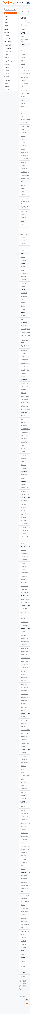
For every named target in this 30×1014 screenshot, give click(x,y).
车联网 (22, 892)
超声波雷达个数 (24, 491)
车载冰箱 (23, 746)
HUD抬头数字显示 (25, 582)
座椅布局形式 (24, 700)
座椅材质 (23, 631)
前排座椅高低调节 (25, 638)
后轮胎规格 (23, 306)
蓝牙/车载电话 (24, 908)
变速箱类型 (23, 260)
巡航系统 (23, 416)
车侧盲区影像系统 (25, 429)
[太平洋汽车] (9, 2)
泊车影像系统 (24, 425)
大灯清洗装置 (24, 789)
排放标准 (23, 250)
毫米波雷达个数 (24, 487)
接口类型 (23, 928)
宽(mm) (22, 109)
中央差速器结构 (24, 273)
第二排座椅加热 (24, 681)
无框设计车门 (24, 514)
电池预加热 (23, 543)
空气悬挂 (23, 461)
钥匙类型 (23, 615)
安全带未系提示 (24, 353)
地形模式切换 (24, 438)
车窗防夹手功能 (24, 816)
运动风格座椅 (24, 635)
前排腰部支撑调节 (25, 648)
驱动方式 (23, 266)
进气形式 (23, 64)
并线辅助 (23, 356)
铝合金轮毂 (23, 504)
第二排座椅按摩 (24, 694)
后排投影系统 (24, 921)
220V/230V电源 (25, 602)
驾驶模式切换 (24, 435)
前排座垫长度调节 (25, 645)
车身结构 (23, 103)
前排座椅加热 (24, 677)
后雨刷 (22, 865)
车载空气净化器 (24, 733)
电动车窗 (23, 810)
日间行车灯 (23, 766)
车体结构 (23, 286)
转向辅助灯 (23, 772)
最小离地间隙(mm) (25, 123)
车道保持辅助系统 (25, 363)
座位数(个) (23, 139)
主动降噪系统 (24, 947)
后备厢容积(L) (24, 155)
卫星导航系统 (24, 882)
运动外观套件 (24, 501)
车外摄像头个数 (24, 484)
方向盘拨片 (23, 563)
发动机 (22, 60)
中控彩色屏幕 (24, 875)
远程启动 (23, 618)
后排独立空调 (24, 723)
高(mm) (22, 113)
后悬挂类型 (23, 280)
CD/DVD (23, 934)
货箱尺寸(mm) (24, 168)
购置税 (22, 36)
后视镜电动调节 (24, 826)
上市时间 (23, 57)
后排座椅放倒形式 (25, 697)
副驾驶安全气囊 (24, 386)
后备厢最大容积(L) (25, 159)
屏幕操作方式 (24, 878)
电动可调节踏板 (24, 592)
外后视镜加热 (24, 829)
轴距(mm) (23, 87)
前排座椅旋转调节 (25, 661)
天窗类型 (23, 806)
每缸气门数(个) (24, 217)
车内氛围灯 (23, 798)
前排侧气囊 (23, 389)
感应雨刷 (23, 869)
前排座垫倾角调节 (25, 641)
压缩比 (22, 221)
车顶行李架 (23, 533)
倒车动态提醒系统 (25, 432)
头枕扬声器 (23, 944)
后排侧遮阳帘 (24, 856)
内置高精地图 (24, 474)
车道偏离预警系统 (25, 360)
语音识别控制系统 (25, 901)
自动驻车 (23, 448)
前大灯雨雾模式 (24, 782)
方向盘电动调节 (24, 556)
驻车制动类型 (24, 299)
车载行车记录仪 (24, 586)
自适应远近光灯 (24, 762)
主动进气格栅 (24, 540)
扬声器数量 (23, 941)
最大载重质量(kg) (25, 172)
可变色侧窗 (23, 859)
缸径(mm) (23, 227)
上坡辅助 (23, 445)
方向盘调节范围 (24, 553)
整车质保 (23, 96)
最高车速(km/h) (24, 90)
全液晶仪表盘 (24, 576)
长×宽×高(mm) (24, 83)
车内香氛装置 (24, 739)
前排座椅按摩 (24, 690)
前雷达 (22, 419)
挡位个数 (23, 257)
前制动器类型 (24, 293)
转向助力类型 (24, 283)
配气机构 (23, 224)
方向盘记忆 (23, 569)
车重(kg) (23, 129)
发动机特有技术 (24, 234)
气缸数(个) (23, 214)
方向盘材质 (23, 550)
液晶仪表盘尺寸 (24, 579)
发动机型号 (23, 185)
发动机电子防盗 (24, 609)
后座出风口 (23, 726)
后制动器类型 (24, 296)
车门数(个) (23, 136)
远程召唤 (23, 478)
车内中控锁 (23, 612)
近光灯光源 (23, 753)
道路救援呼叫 (24, 898)
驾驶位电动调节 (24, 664)
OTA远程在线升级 (25, 895)
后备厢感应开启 (24, 523)
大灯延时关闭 (24, 792)
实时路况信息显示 (25, 885)
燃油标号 (23, 237)
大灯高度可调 (24, 785)
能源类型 (23, 54)
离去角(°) (23, 319)
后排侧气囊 (23, 393)
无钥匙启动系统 (24, 622)
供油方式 (23, 240)
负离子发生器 (24, 736)
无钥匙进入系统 (24, 625)
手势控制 (23, 905)
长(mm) (22, 106)
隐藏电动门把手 (24, 537)
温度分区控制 (24, 720)
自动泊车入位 (24, 442)
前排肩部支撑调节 (25, 654)
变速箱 (22, 67)
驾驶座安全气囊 (24, 383)
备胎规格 (23, 309)
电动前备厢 (23, 517)
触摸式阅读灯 (24, 795)
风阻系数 (23, 165)
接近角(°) (23, 316)
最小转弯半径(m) (25, 126)
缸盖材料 (23, 244)
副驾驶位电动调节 (25, 667)
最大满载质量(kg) (25, 175)
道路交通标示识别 (25, 370)
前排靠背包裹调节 (25, 651)
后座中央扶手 (24, 707)
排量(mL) (23, 191)
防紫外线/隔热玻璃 (25, 823)
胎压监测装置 (24, 350)
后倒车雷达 (23, 422)
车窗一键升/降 (24, 813)
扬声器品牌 (23, 937)
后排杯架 (23, 710)
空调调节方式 (24, 717)
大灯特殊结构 (24, 759)
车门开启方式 (24, 132)
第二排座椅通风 (24, 687)
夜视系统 (23, 376)
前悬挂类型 (23, 276)
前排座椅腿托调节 (25, 658)
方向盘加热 (23, 566)
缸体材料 (23, 247)
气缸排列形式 (24, 211)
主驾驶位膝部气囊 (25, 402)
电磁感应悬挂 (24, 458)
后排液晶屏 (23, 918)
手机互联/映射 (24, 888)
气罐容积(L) (23, 142)
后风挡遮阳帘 (24, 852)
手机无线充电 (24, 589)
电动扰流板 (23, 507)
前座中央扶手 (24, 703)
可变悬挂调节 (24, 455)
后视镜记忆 (23, 842)
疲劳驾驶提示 (24, 373)
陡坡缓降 (23, 451)
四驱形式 (23, 270)
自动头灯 (23, 769)
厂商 (22, 47)
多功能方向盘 (24, 559)
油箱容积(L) (23, 149)
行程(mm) (23, 230)
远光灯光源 (23, 756)
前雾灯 (22, 779)
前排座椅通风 (24, 684)
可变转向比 (23, 465)
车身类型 (23, 80)
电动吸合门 (23, 510)
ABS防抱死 (23, 325)
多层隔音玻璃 (24, 820)
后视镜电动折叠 (24, 833)
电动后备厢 (23, 520)
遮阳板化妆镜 (24, 862)
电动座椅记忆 (24, 674)
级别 (22, 51)
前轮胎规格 (23, 302)
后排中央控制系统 (25, 924)
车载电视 (23, 914)
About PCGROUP (24, 996)
